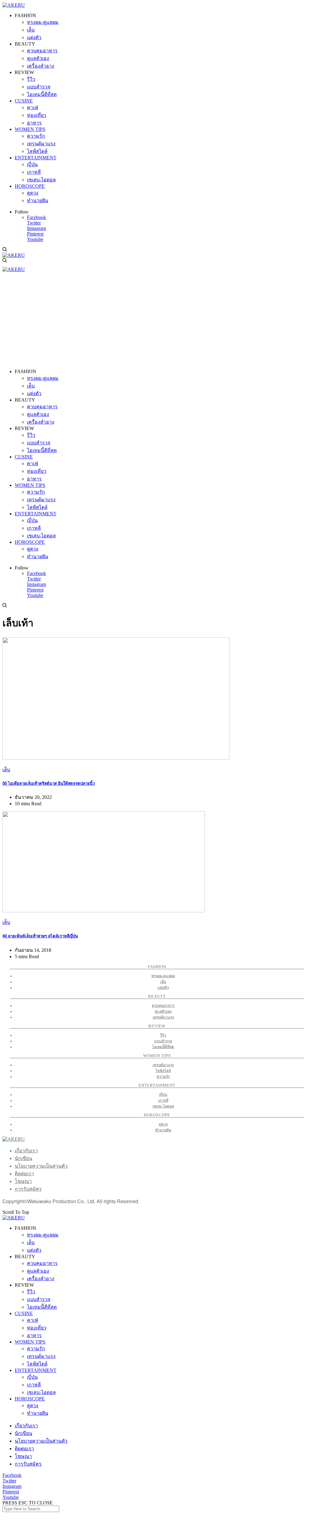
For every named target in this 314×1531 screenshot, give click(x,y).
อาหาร (34, 1335)
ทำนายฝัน (163, 1130)
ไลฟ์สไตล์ (163, 1071)
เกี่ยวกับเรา (26, 1150)
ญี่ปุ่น (163, 1094)
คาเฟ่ (32, 1320)
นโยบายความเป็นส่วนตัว (41, 1166)
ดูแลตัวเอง (163, 1011)
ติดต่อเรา (24, 1173)
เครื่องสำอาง (40, 1278)
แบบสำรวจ (163, 1041)
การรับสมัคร (28, 1189)
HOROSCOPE (30, 1398)
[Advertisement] (157, 321)
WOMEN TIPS (30, 1341)
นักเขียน (23, 1158)
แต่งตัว (163, 987)
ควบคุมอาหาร (163, 1005)
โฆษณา (23, 1181)
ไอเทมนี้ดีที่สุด (163, 1047)
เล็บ (6, 769)
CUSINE (24, 1313)
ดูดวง (163, 1124)
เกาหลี (163, 1100)
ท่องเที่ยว (36, 1327)
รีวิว (163, 1035)
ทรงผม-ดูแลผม (163, 976)
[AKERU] (13, 5)
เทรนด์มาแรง (163, 1017)
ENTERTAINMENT (35, 1370)
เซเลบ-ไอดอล (163, 1106)
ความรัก (163, 1076)
